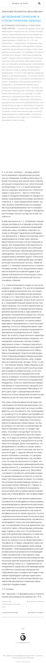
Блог (4, 656)
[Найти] (39, 3)
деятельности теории (35, 612)
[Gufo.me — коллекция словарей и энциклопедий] (4, 3)
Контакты (39, 656)
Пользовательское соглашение (23, 658)
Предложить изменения (36, 601)
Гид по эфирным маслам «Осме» (24, 656)
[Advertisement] (23, 146)
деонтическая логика (10, 612)
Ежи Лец (9, 656)
